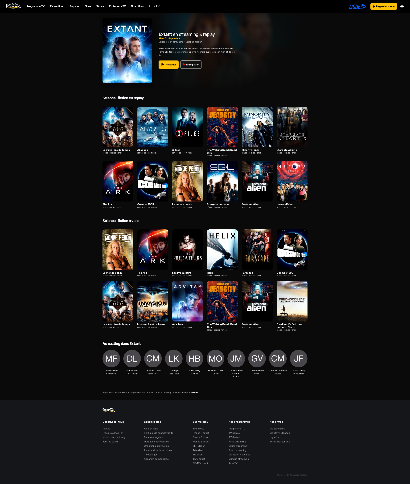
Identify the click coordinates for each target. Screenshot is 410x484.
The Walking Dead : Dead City (222, 151)
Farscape (247, 272)
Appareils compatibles (156, 458)
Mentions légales (153, 437)
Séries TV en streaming (171, 41)
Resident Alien (250, 204)
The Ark (107, 204)
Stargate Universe (218, 204)
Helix (210, 272)
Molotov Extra (277, 428)
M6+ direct (199, 445)
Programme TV (237, 428)
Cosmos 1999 (145, 204)
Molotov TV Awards (239, 454)
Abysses (142, 150)
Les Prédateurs (181, 272)
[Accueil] (13, 6)
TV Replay (234, 432)
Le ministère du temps (116, 150)
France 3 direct (201, 437)
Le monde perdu (182, 204)
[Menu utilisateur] (402, 6)
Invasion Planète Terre (151, 324)
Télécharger (150, 454)
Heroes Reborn (286, 204)
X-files (176, 150)
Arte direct (199, 450)
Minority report (251, 150)
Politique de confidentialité (158, 432)
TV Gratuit (234, 437)
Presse (106, 428)
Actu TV (233, 463)
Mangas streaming (239, 458)
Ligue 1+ (274, 437)
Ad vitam (177, 324)
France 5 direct (201, 441)
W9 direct (198, 454)
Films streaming (237, 441)
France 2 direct (201, 432)
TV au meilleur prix (280, 441)
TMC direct (199, 458)
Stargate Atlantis (287, 150)
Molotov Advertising (113, 437)
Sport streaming (237, 450)
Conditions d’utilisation (156, 445)
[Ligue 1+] (358, 6)
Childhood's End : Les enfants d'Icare (289, 326)
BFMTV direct (200, 463)
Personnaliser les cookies (158, 450)
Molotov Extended (280, 432)
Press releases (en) (113, 432)
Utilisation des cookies (156, 441)
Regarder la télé (385, 6)
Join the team (110, 441)
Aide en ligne (151, 428)
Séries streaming (238, 445)
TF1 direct (198, 428)
